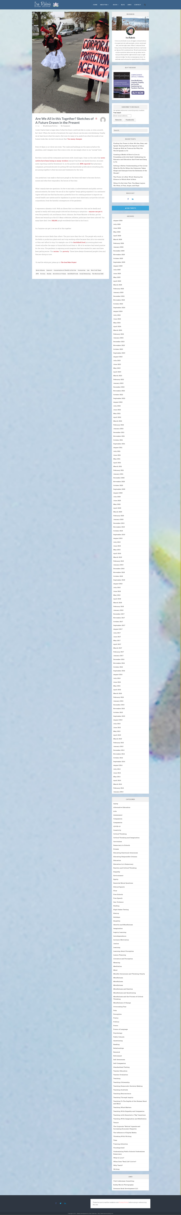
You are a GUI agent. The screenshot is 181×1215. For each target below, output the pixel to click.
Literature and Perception (123, 959)
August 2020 (117, 493)
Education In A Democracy (123, 864)
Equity (115, 879)
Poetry (115, 1018)
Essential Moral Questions (123, 883)
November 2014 (119, 754)
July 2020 (117, 497)
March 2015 (117, 739)
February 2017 (118, 652)
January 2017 (118, 656)
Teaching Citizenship (121, 1082)
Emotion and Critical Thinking (125, 868)
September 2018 (119, 580)
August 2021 (117, 447)
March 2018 (117, 603)
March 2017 (117, 648)
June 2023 (117, 364)
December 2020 (118, 478)
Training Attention (120, 1144)
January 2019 (118, 565)
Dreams (116, 849)
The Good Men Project (68, 262)
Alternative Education (121, 807)
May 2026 (116, 232)
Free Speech (117, 898)
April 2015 (117, 735)
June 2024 (117, 319)
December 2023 (118, 341)
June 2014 (117, 773)
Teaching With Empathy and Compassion (128, 1111)
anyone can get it (95, 212)
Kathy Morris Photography (123, 1185)
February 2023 (118, 379)
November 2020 (119, 481)
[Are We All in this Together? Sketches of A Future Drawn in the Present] (70, 62)
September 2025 (119, 262)
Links (129, 4)
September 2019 (119, 534)
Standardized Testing (121, 1067)
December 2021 (118, 432)
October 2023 (118, 349)
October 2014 (118, 758)
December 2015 (118, 705)
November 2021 (119, 436)
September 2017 (119, 625)
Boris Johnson (40, 270)
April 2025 (117, 281)
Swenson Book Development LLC (125, 1188)
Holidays (116, 917)
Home (95, 4)
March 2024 (117, 330)
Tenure (116, 1122)
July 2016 (116, 678)
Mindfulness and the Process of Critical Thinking (128, 998)
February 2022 (118, 425)
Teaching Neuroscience (122, 1094)
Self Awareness (119, 1059)
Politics (54, 126)
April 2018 (117, 599)
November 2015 (119, 708)
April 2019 (117, 553)
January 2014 (118, 792)
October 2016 (118, 667)
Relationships (118, 1048)
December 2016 (118, 659)
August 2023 (117, 357)
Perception (117, 1014)
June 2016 (117, 682)
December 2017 (118, 614)
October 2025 (118, 258)
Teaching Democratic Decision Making (128, 1086)
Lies (88, 270)
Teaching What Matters (122, 1107)
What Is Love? (118, 1158)
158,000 (54, 221)
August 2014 (117, 765)
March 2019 (117, 557)
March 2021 (117, 466)
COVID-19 (116, 826)
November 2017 (119, 618)
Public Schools (118, 1037)
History (116, 913)
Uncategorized (118, 1148)
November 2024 (119, 300)
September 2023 (119, 353)
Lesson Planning (119, 955)
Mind (115, 970)
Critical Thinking (120, 834)
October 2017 (118, 621)
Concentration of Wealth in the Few (65, 270)
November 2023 (119, 345)
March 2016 (117, 693)
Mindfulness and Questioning (124, 993)
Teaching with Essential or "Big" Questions (129, 1115)
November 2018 (119, 572)
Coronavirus (81, 270)
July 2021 (116, 451)
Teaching (116, 1078)
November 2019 (119, 527)
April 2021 (117, 463)
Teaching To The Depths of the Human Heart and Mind (130, 1102)
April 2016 (117, 690)
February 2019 (118, 561)
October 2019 (118, 531)
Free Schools (118, 894)
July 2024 (117, 315)
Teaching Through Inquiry (123, 1097)
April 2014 (117, 780)
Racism (49, 273)
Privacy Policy (123, 1202)
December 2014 (118, 750)
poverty (66, 251)
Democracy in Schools (121, 845)
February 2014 (118, 788)
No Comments (65, 126)
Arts (115, 811)
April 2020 (117, 508)
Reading (116, 1044)
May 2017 (116, 640)
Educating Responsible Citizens (125, 857)
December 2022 (118, 387)
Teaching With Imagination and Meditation (129, 1119)
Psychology (117, 1033)
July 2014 (116, 769)
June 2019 (117, 546)
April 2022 (117, 417)
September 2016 (119, 671)
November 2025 (119, 254)
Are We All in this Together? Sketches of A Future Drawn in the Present (64, 120)
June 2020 (117, 500)
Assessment (117, 815)
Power (115, 1025)
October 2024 (118, 304)
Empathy (116, 872)
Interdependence (119, 936)
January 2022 (118, 429)
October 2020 (118, 485)
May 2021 (116, 459)
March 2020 (117, 512)
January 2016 (118, 701)
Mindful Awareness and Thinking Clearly (129, 974)
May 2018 (116, 595)
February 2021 (118, 470)
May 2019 (116, 550)
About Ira (104, 4)
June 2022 (117, 410)
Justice (116, 943)
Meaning (116, 962)
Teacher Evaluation (120, 1075)
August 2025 (117, 266)
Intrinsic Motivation (121, 940)
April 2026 (117, 236)
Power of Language (120, 1029)
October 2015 (118, 712)
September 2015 (119, 716)
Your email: (117, 113)
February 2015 (118, 743)
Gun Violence (118, 902)
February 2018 (118, 606)
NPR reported (85, 164)
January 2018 (118, 610)
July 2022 (117, 406)
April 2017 (117, 644)
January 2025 (118, 292)
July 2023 (117, 360)
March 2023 (117, 376)
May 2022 (116, 413)
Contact (137, 4)
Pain (115, 1010)
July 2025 (117, 270)
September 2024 (119, 307)
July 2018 (116, 587)
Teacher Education (120, 1071)
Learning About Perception (123, 951)
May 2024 (116, 323)
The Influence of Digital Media (124, 1133)
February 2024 (118, 334)
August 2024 (117, 311)
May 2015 (116, 731)
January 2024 (118, 338)
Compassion (117, 819)
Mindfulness (47, 126)
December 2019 (118, 523)
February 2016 (118, 697)
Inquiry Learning (119, 932)
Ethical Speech (119, 887)
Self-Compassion (119, 1063)
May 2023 (116, 368)
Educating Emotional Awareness (125, 853)
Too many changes (74, 139)
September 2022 (119, 398)
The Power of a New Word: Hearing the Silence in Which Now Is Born (128, 178)
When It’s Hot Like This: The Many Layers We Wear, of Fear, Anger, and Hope (129, 184)
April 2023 (117, 372)
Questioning (118, 1041)
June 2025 (117, 273)
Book (115, 4)
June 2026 (117, 228)
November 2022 (119, 391)
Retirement (117, 1056)
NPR (37, 273)
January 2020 (118, 519)
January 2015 (118, 746)
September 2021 (119, 444)
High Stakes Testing (121, 909)
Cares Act (49, 270)
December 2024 (118, 296)
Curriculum (117, 841)
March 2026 (117, 239)
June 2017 (117, 637)
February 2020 (118, 516)
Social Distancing (85, 273)
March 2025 (117, 285)
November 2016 (119, 663)
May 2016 (116, 686)
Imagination (118, 928)
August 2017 (117, 629)
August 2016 (117, 674)
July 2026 (117, 224)
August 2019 (117, 538)
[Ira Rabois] (47, 4)
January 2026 (118, 247)
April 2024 (117, 326)
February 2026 (118, 243)
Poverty (42, 273)
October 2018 (118, 576)
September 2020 (119, 489)
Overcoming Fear (119, 1007)
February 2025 (118, 289)
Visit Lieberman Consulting (123, 1181)
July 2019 (116, 542)
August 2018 (117, 584)
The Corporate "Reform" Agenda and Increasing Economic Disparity (126, 1127)
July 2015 (116, 724)
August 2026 (117, 220)
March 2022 (117, 421)
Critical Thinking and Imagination (126, 838)
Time (115, 1140)
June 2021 (117, 455)
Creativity (117, 830)
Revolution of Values (59, 273)
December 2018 (118, 568)
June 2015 (117, 727)
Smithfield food (79, 242)
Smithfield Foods (72, 273)
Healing (116, 906)
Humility (116, 921)
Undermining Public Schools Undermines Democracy (129, 1153)
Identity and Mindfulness (123, 925)
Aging (115, 804)
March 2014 (117, 784)
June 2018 (117, 591)
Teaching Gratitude (120, 1090)
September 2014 (119, 761)
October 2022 (118, 395)
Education (117, 860)
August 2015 (117, 720)
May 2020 (116, 504)
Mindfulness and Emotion (123, 989)
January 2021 (118, 474)
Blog (123, 4)
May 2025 (116, 277)
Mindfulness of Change (122, 1003)
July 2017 (117, 633)
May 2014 (116, 777)
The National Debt (97, 273)
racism (56, 251)
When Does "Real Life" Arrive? (124, 1161)
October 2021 (118, 440)
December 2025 (118, 251)
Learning (116, 947)
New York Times (96, 270)
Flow (115, 891)
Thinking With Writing (122, 1136)
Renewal (116, 1052)
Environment (118, 875)
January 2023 (118, 383)
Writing (116, 1169)
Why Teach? (118, 1165)
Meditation (117, 966)
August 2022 (117, 402)
